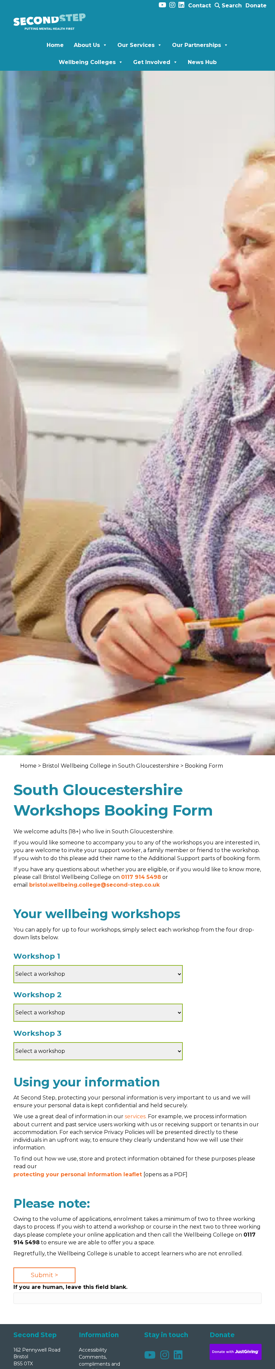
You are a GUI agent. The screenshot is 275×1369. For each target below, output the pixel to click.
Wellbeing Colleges (87, 62)
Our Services (136, 45)
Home (55, 45)
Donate (256, 5)
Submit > (44, 1275)
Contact (199, 5)
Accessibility (93, 1350)
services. (136, 1116)
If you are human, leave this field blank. (70, 1287)
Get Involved (151, 62)
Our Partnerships (196, 45)
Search (231, 5)
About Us (87, 45)
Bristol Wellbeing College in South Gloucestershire (110, 766)
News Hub (202, 62)
